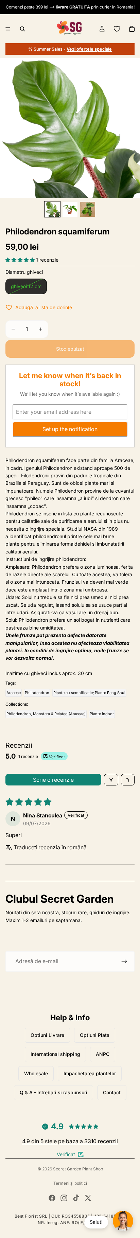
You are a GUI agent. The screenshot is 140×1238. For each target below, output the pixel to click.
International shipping (55, 1054)
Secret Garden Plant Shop (78, 1168)
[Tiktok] (76, 1198)
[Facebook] (52, 1198)
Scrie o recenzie (53, 779)
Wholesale (36, 1073)
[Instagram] (64, 1198)
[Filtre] (111, 779)
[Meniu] (8, 29)
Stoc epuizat (70, 349)
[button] (20, 260)
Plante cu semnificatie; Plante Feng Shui (89, 692)
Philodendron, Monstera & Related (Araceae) (46, 713)
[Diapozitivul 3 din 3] (87, 209)
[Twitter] (88, 1198)
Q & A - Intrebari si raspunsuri (53, 1092)
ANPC (102, 1054)
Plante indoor (102, 713)
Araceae (13, 692)
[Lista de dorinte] (116, 28)
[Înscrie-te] (124, 961)
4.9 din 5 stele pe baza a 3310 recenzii (70, 1141)
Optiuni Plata (94, 1035)
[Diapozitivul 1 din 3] (52, 209)
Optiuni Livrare (47, 1035)
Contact (112, 1092)
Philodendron (37, 692)
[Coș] (131, 28)
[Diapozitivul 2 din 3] (70, 209)
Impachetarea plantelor (90, 1073)
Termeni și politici (70, 1183)
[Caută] (22, 28)
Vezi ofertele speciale (89, 49)
